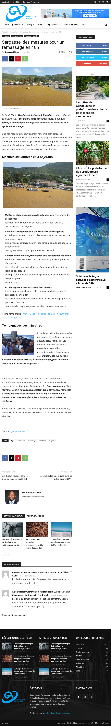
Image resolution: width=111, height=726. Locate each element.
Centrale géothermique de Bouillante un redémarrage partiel (12, 542)
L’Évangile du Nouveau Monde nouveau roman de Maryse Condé (60, 542)
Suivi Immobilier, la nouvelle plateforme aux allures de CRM (91, 280)
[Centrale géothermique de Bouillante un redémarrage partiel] (12, 529)
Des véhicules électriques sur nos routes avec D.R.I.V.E (56, 477)
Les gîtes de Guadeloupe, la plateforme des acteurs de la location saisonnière (91, 109)
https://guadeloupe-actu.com (33, 497)
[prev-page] (4, 553)
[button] (105, 24)
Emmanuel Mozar (12, 52)
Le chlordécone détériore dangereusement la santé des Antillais (24, 658)
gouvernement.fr (19, 431)
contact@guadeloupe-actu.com (57, 713)
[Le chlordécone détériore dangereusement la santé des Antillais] (37, 529)
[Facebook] (91, 2)
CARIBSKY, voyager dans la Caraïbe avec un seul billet (15, 477)
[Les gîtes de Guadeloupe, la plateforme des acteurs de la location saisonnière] (92, 87)
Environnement (17, 36)
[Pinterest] (18, 58)
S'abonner (102, 63)
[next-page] (8, 553)
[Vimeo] (103, 2)
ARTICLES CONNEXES (14, 516)
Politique (28, 36)
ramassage (32, 441)
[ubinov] (75, 13)
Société (35, 36)
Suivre (104, 51)
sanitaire (42, 441)
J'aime (104, 45)
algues (12, 441)
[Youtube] (107, 2)
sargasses (52, 441)
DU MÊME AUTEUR (35, 516)
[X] (99, 2)
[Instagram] (95, 2)
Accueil (5, 32)
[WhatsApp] (25, 58)
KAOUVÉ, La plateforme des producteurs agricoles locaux (91, 171)
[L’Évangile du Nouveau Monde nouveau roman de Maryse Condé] (61, 529)
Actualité (14, 32)
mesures (21, 441)
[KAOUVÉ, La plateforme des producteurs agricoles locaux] (92, 153)
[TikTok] (91, 696)
